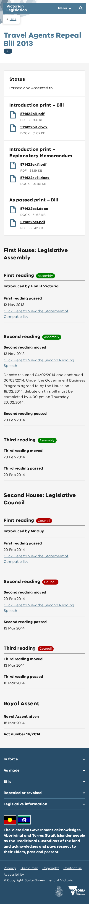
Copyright (50, 868)
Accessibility (14, 874)
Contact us (72, 868)
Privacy (10, 868)
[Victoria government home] (76, 891)
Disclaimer (29, 868)
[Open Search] (80, 8)
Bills (13, 19)
